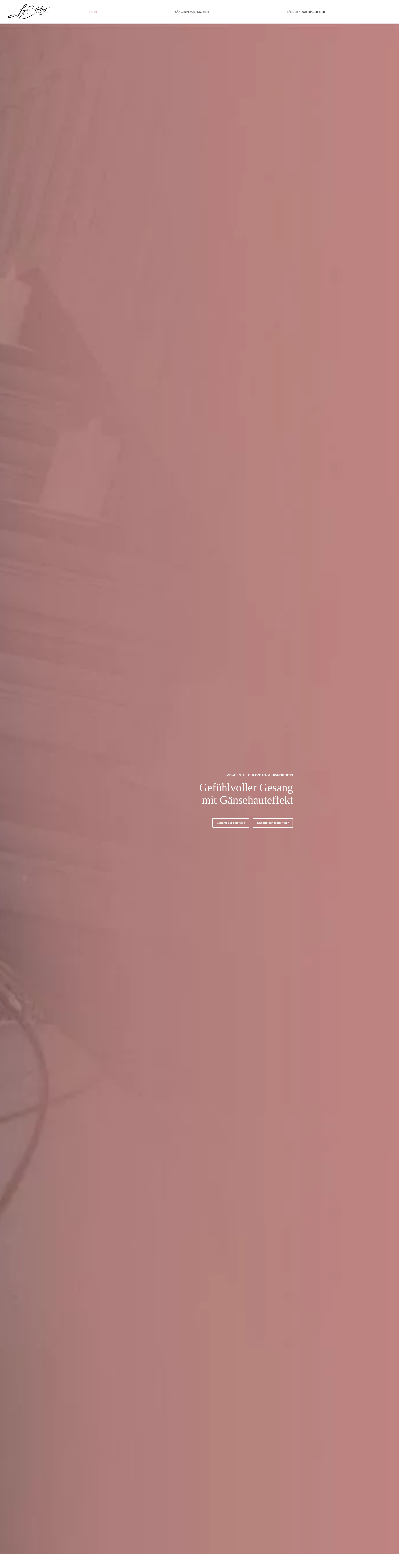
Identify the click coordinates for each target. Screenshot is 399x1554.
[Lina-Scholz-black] (28, 11)
